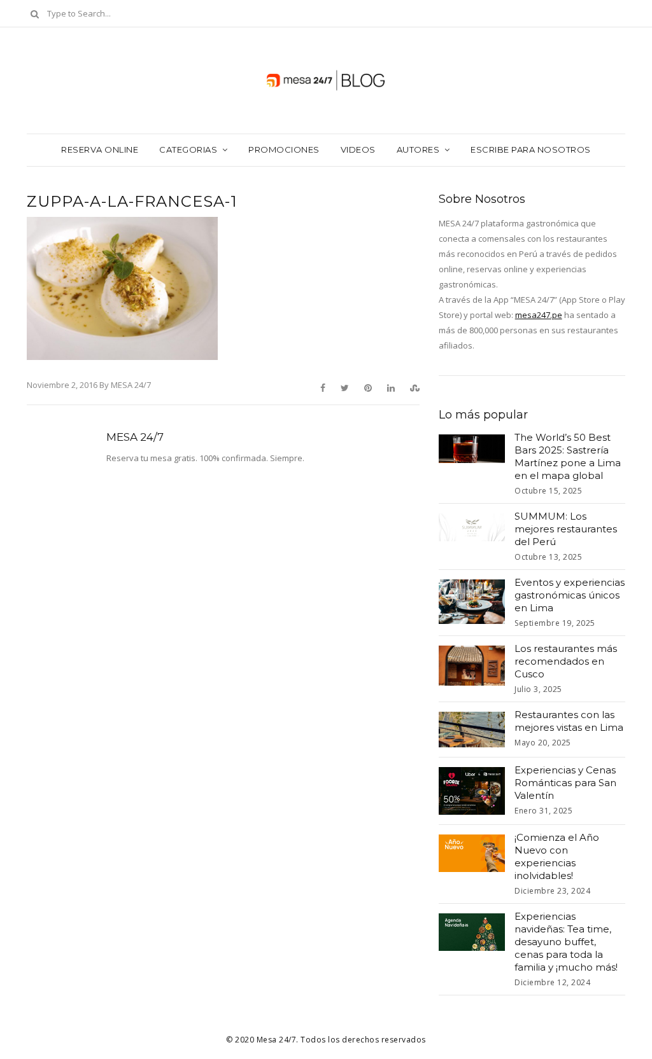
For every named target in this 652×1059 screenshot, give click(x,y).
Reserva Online (99, 149)
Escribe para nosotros (531, 149)
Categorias (188, 149)
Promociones (284, 149)
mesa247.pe (538, 315)
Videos (358, 149)
